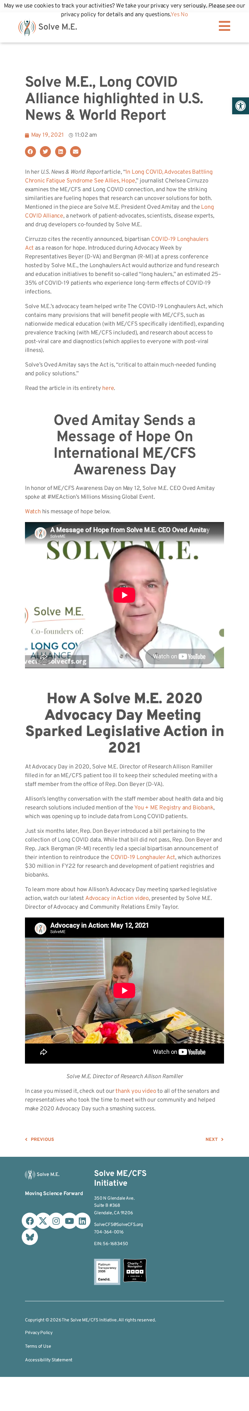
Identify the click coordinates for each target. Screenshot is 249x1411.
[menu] (224, 25)
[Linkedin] (82, 1221)
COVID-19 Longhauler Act (143, 857)
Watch (33, 512)
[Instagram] (56, 1221)
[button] (240, 105)
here (108, 388)
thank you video (135, 1091)
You (139, 808)
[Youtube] (69, 1221)
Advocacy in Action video (117, 898)
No (184, 15)
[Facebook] (30, 1221)
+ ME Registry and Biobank (179, 808)
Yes (175, 15)
